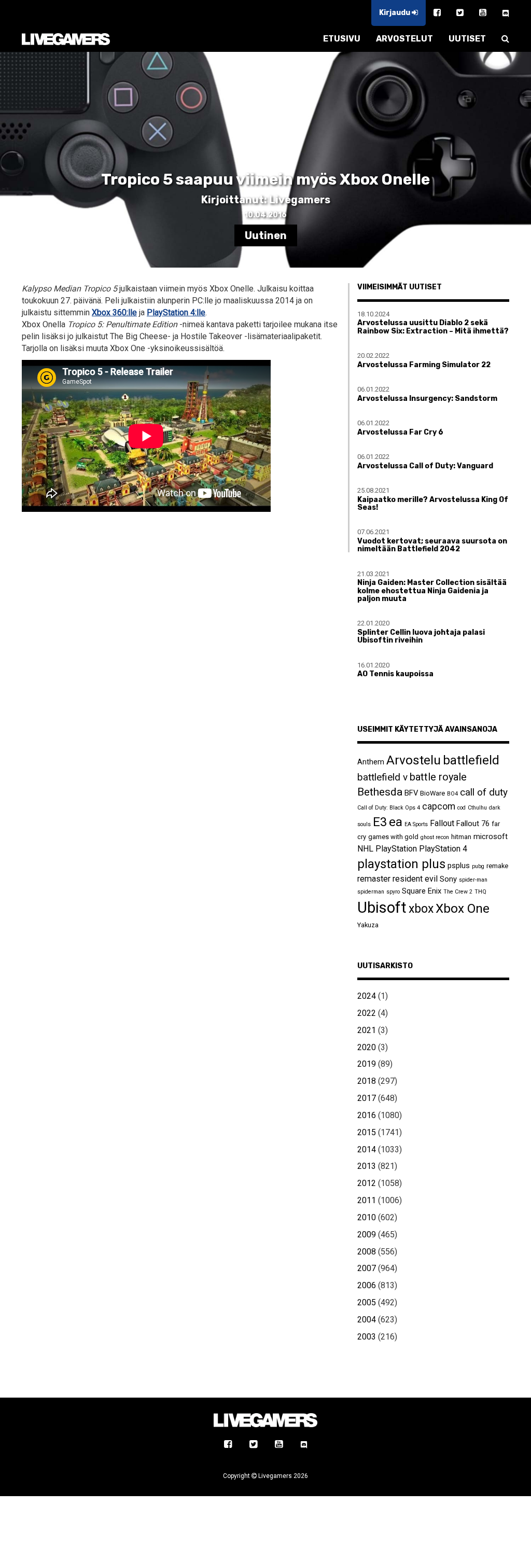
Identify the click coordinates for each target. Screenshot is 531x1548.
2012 (366, 1183)
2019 (366, 1064)
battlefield (471, 760)
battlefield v (382, 777)
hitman (461, 837)
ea (395, 821)
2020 (366, 1047)
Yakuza (368, 925)
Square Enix (421, 891)
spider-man (473, 879)
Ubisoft (382, 907)
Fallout (442, 823)
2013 (366, 1166)
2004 (366, 1319)
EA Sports (416, 824)
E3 (380, 822)
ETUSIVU (341, 39)
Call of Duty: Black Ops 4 (388, 807)
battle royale (438, 777)
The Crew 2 (457, 891)
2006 (366, 1285)
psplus (459, 865)
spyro (393, 891)
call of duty (484, 792)
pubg (478, 866)
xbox (421, 909)
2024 (366, 996)
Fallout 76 (473, 823)
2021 (366, 1030)
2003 (366, 1337)
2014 (366, 1149)
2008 (366, 1252)
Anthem (370, 761)
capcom (438, 806)
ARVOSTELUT (404, 39)
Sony (448, 879)
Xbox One (463, 908)
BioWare (432, 793)
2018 (366, 1081)
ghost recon (435, 837)
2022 (366, 1013)
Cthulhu (477, 807)
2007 (366, 1268)
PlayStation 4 (443, 849)
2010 (366, 1217)
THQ (480, 891)
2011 (366, 1200)
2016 (366, 1115)
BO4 (452, 793)
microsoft (490, 836)
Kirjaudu (395, 12)
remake (497, 866)
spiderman (370, 891)
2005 (366, 1302)
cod (461, 807)
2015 (366, 1132)
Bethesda (379, 791)
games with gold (393, 837)
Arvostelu (413, 760)
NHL (365, 849)
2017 (366, 1098)
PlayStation (396, 849)
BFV (411, 793)
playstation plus (401, 864)
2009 (366, 1234)
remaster (373, 879)
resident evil (415, 879)
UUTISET (467, 39)
